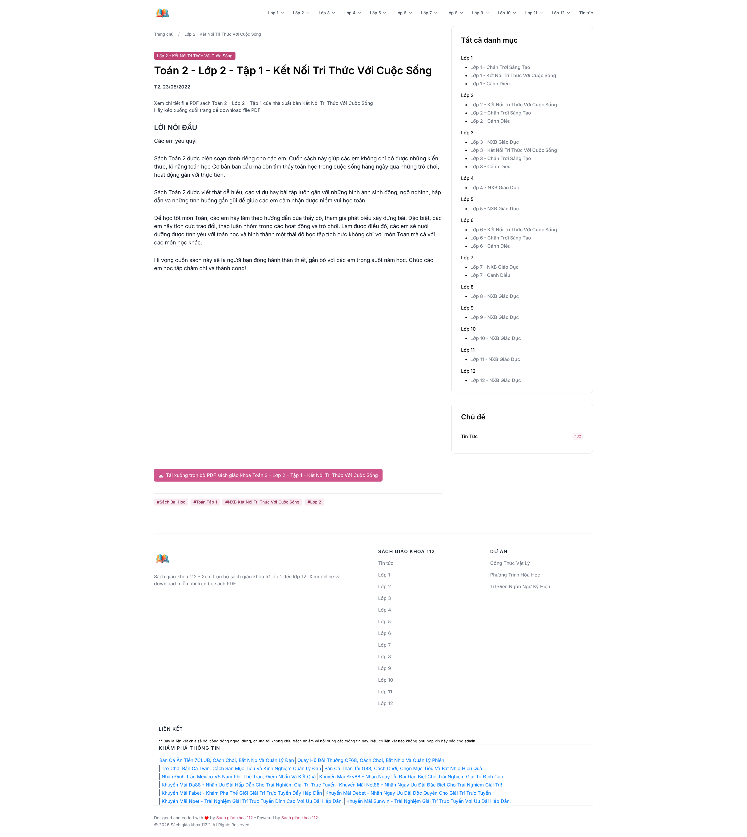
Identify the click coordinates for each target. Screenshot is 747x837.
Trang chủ (163, 34)
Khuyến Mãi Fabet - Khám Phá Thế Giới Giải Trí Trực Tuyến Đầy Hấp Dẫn (242, 793)
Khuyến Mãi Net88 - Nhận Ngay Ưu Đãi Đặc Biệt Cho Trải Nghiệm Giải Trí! (420, 785)
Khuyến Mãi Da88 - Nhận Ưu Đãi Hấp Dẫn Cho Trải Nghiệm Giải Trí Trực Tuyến (249, 785)
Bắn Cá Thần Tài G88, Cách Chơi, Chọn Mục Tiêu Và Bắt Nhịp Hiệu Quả (403, 768)
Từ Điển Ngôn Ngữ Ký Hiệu (520, 586)
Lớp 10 (504, 12)
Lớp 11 (531, 12)
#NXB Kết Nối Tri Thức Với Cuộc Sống (262, 501)
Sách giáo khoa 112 (234, 817)
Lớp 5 (375, 12)
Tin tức (586, 12)
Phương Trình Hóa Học (515, 575)
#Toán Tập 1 (205, 501)
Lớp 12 (558, 12)
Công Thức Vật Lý (510, 563)
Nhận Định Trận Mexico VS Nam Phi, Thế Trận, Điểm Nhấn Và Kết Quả (239, 776)
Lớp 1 (273, 12)
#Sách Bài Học (171, 501)
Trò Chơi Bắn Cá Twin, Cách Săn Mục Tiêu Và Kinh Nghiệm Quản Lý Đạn (241, 768)
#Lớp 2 (314, 501)
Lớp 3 (324, 12)
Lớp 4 (349, 12)
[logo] (162, 556)
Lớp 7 (426, 12)
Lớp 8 (452, 12)
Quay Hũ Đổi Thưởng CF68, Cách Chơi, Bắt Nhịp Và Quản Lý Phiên (370, 760)
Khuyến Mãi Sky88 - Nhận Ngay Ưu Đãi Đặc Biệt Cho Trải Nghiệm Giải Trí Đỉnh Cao (411, 776)
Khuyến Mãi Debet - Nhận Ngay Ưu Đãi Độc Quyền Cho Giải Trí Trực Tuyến (408, 793)
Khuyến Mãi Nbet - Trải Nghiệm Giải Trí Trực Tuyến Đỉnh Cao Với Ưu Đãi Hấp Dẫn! (252, 801)
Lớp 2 (298, 12)
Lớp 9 (477, 12)
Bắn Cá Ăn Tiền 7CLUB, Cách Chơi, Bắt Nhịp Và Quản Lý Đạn (226, 760)
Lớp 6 (400, 12)
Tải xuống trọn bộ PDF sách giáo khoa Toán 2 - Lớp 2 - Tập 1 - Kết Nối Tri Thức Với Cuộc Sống (271, 475)
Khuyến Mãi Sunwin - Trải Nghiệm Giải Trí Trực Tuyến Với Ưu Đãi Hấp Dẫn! (428, 801)
